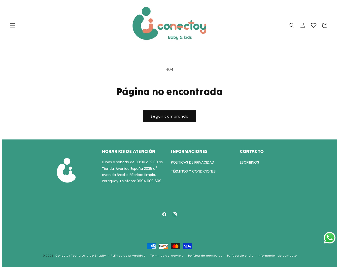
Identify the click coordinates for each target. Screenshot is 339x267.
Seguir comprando (169, 116)
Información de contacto (277, 256)
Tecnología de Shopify (88, 256)
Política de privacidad (128, 256)
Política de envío (240, 256)
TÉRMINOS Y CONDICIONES (193, 171)
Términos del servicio (167, 256)
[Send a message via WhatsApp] (330, 238)
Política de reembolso (205, 256)
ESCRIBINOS (249, 162)
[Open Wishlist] (313, 25)
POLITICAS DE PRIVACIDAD (192, 162)
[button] (12, 25)
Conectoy (62, 256)
